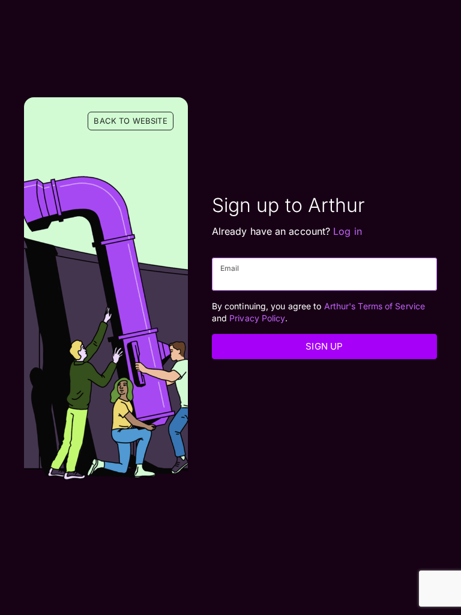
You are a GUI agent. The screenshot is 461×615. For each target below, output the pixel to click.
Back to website (130, 121)
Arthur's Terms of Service (375, 306)
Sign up (324, 346)
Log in (347, 231)
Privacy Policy (257, 318)
